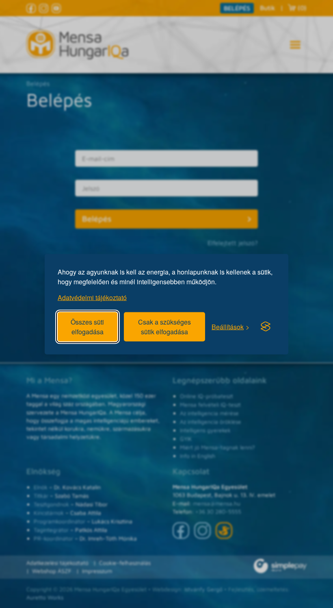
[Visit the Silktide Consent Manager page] (265, 326)
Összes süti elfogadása (87, 326)
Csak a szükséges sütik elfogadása (164, 326)
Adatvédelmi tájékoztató (92, 297)
